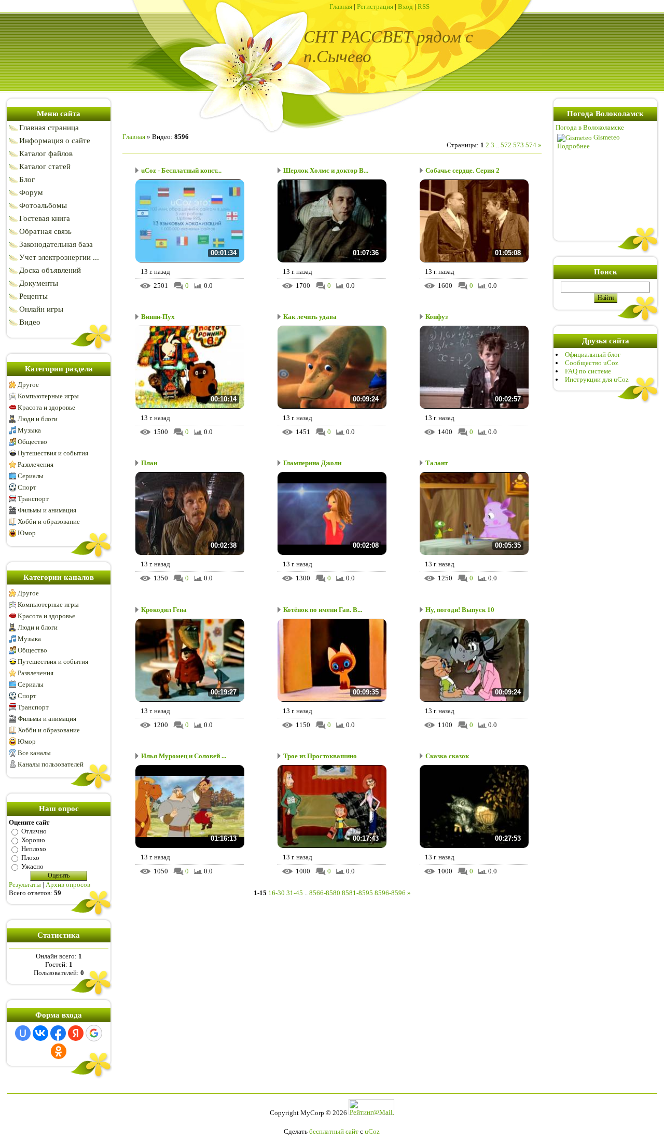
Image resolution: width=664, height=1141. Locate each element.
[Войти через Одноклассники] (58, 1051)
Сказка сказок (447, 756)
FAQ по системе (588, 371)
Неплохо (33, 849)
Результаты (25, 884)
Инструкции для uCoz (597, 379)
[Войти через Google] (94, 1033)
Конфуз (436, 317)
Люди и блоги (38, 419)
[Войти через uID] (23, 1033)
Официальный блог (592, 354)
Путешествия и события (53, 453)
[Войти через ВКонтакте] (40, 1033)
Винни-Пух (158, 317)
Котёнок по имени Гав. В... (322, 610)
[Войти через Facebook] (58, 1033)
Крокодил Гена (164, 610)
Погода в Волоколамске (590, 127)
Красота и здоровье (46, 407)
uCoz (372, 1131)
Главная (340, 6)
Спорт (27, 487)
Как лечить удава (310, 317)
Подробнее (573, 146)
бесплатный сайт (333, 1131)
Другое (28, 384)
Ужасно (32, 866)
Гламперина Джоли (312, 463)
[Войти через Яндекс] (76, 1033)
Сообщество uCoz (591, 363)
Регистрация (375, 6)
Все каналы (34, 753)
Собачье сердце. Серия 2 (462, 170)
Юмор (27, 533)
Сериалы (31, 476)
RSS (424, 6)
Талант (436, 463)
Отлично (34, 831)
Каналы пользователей (51, 764)
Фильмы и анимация (47, 510)
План (149, 463)
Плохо (30, 857)
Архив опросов (68, 884)
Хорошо (33, 840)
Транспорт (33, 499)
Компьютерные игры (48, 396)
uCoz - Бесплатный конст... (181, 170)
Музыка (29, 430)
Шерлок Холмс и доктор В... (325, 170)
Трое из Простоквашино (320, 756)
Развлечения (35, 464)
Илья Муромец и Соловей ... (183, 756)
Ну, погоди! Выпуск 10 (459, 610)
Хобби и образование (49, 521)
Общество (32, 442)
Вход (405, 6)
